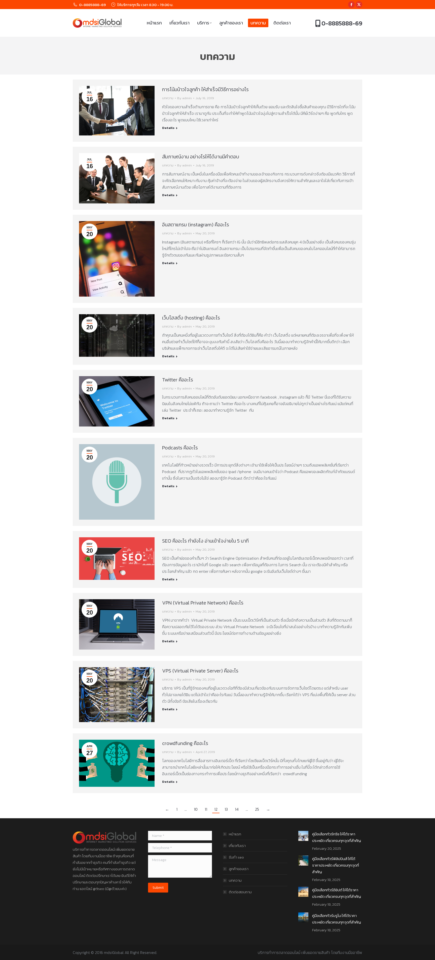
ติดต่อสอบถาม (240, 892)
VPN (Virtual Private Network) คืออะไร (202, 603)
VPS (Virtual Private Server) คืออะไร (200, 670)
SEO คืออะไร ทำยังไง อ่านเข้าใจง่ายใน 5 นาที (205, 541)
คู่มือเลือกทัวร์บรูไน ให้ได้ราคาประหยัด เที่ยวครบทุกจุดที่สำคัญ (336, 919)
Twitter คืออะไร (177, 379)
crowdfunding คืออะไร (185, 743)
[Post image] (303, 836)
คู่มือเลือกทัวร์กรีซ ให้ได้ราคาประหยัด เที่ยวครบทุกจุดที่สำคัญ (336, 837)
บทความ (167, 98)
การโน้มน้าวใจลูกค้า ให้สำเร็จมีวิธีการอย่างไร (205, 89)
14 (237, 809)
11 (206, 809)
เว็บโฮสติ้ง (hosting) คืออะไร (191, 318)
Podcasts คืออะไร (180, 447)
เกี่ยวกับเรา (237, 845)
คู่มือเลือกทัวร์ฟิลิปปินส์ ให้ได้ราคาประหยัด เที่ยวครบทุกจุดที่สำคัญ (335, 865)
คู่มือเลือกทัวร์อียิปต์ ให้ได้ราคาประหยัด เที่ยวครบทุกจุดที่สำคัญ (336, 893)
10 (196, 809)
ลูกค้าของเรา (238, 869)
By (184, 98)
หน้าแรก (235, 834)
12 (216, 809)
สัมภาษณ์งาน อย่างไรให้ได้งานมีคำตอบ (200, 156)
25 (257, 809)
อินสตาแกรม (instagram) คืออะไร (195, 224)
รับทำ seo (236, 857)
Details (168, 128)
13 (226, 809)
